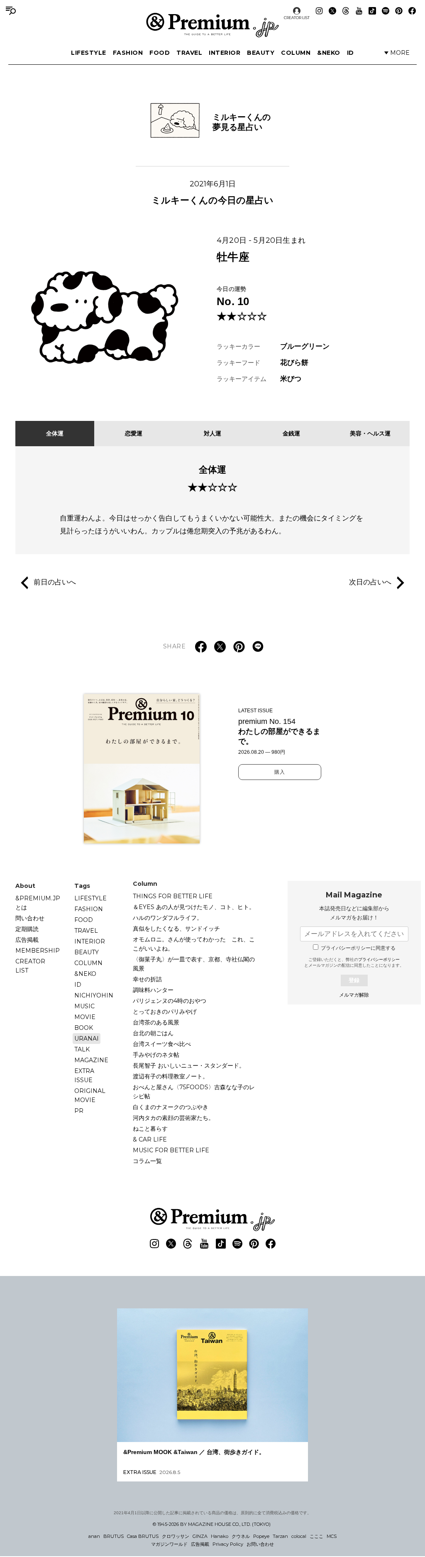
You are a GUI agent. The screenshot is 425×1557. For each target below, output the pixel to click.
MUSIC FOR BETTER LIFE (171, 1150)
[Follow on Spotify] (385, 10)
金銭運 (291, 433)
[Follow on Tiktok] (372, 10)
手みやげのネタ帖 (156, 1054)
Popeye (261, 1536)
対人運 (212, 433)
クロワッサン (175, 1536)
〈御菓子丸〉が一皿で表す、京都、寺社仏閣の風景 (194, 964)
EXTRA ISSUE (84, 1075)
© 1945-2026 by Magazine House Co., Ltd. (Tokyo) (212, 1524)
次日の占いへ (370, 583)
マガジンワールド (169, 1544)
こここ (316, 1536)
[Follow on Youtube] (359, 10)
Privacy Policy (227, 1544)
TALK (82, 1049)
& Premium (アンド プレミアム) (212, 24)
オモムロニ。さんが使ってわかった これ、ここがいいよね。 (194, 944)
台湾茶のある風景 (156, 1022)
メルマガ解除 (354, 995)
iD (350, 52)
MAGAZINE (91, 1060)
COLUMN (295, 52)
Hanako (219, 1536)
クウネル (241, 1536)
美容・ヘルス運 (370, 433)
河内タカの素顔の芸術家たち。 (173, 1118)
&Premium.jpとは (37, 903)
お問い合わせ (260, 1544)
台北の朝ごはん (153, 1033)
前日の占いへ (55, 583)
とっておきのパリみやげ (165, 1011)
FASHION (128, 52)
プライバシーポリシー (379, 959)
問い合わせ (29, 918)
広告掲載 (27, 939)
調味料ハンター (153, 990)
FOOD (159, 52)
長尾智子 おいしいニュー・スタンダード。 (189, 1065)
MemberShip (37, 950)
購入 (279, 772)
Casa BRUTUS (143, 1536)
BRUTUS (113, 1536)
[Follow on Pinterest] (398, 10)
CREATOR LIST (297, 17)
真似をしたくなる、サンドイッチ (176, 928)
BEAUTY (260, 52)
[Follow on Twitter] (332, 10)
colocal (298, 1536)
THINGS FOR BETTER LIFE (172, 896)
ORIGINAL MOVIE (89, 1095)
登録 (354, 980)
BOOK (83, 1027)
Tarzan (280, 1536)
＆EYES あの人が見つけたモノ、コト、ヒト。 (194, 907)
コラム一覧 (147, 1161)
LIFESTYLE (88, 52)
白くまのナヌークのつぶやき (170, 1107)
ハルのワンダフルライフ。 (168, 917)
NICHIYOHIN (93, 995)
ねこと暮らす (150, 1128)
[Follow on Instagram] (319, 10)
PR (78, 1111)
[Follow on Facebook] (412, 10)
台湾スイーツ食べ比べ (162, 1044)
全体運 (55, 433)
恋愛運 (133, 433)
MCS (332, 1536)
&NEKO (328, 52)
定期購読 (27, 929)
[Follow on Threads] (345, 10)
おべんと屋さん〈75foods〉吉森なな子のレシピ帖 (194, 1091)
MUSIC (84, 1006)
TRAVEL (189, 52)
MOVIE (84, 1017)
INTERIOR (224, 52)
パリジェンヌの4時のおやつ (169, 1001)
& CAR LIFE (150, 1139)
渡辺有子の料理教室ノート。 (170, 1076)
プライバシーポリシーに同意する (358, 948)
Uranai (86, 1038)
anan (94, 1536)
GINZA (200, 1536)
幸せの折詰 (147, 979)
